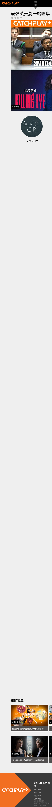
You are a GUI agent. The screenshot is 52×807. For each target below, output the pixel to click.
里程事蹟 (37, 793)
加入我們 (37, 799)
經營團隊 (37, 796)
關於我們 (37, 790)
